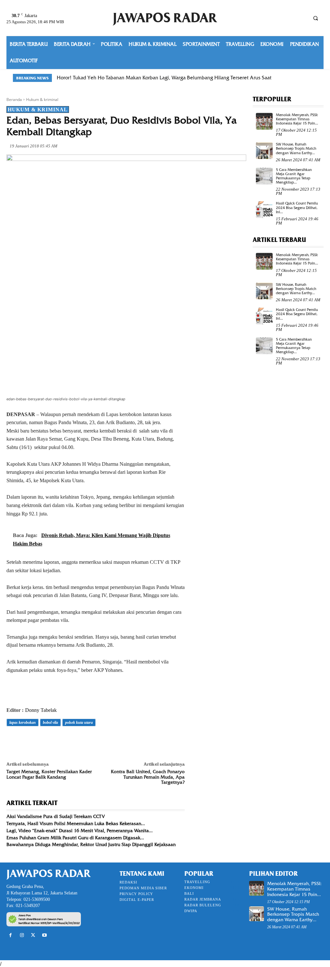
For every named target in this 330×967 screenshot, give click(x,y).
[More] (102, 740)
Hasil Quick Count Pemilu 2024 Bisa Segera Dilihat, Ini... (297, 207)
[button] (315, 18)
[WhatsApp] (57, 740)
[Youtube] (45, 935)
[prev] (303, 78)
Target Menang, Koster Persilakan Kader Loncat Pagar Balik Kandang (49, 774)
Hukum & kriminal (42, 99)
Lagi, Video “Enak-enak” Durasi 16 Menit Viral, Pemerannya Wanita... (79, 830)
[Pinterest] (42, 740)
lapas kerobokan (22, 722)
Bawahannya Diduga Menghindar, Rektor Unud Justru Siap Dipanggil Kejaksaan (91, 844)
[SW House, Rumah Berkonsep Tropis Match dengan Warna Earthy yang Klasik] (264, 150)
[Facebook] (12, 740)
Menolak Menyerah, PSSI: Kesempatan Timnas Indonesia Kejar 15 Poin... (297, 119)
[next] (313, 78)
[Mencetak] (87, 740)
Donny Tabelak (41, 710)
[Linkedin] (72, 740)
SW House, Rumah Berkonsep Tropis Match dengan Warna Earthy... (296, 148)
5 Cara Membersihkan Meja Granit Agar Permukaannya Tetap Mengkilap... (294, 176)
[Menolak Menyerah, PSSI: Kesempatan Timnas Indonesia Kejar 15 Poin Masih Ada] (264, 121)
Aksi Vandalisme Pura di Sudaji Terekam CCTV (55, 816)
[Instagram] (22, 935)
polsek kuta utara (79, 722)
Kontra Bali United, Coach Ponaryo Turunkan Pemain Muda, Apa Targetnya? (148, 777)
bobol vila (50, 722)
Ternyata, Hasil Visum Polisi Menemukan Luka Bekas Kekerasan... (75, 823)
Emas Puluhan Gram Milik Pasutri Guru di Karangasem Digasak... (75, 838)
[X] (27, 740)
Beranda (14, 99)
